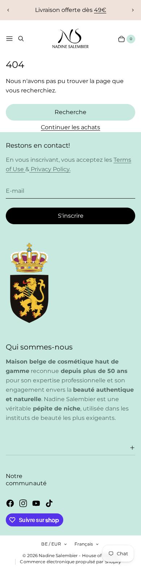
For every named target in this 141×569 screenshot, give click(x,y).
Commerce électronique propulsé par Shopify (70, 561)
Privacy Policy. (49, 169)
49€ (100, 9)
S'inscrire (71, 215)
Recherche (70, 112)
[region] (70, 10)
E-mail (15, 190)
